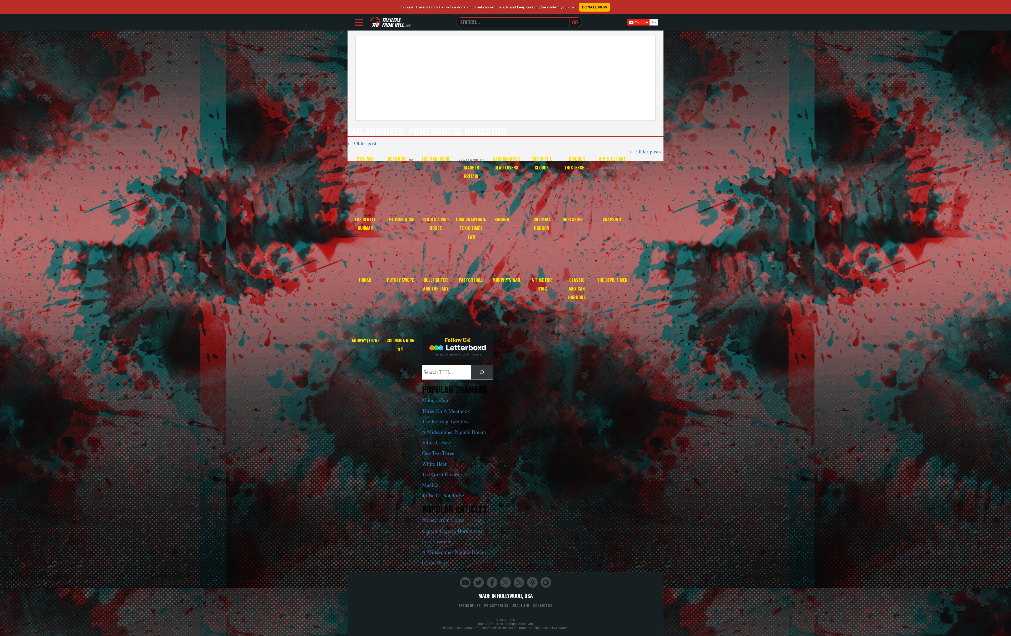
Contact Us (542, 605)
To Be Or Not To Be (443, 495)
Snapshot (612, 219)
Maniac (430, 484)
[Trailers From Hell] (375, 22)
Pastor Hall (471, 280)
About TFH (520, 605)
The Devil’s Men (612, 280)
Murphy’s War (506, 280)
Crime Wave (435, 562)
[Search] (482, 372)
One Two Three (438, 453)
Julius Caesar (436, 442)
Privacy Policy (496, 605)
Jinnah (365, 280)
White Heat (434, 463)
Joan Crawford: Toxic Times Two (471, 228)
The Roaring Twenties (445, 421)
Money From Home (451, 519)
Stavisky (365, 159)
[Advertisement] (505, 78)
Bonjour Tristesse (576, 167)
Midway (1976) (365, 340)
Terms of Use (469, 605)
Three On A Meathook (446, 410)
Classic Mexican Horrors (577, 289)
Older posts (363, 143)
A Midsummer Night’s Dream (454, 431)
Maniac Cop (435, 400)
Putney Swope (400, 280)
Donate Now (594, 7)
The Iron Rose (400, 219)
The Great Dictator (442, 474)
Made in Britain (471, 168)
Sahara (506, 219)
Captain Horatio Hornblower (452, 530)
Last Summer (436, 541)
